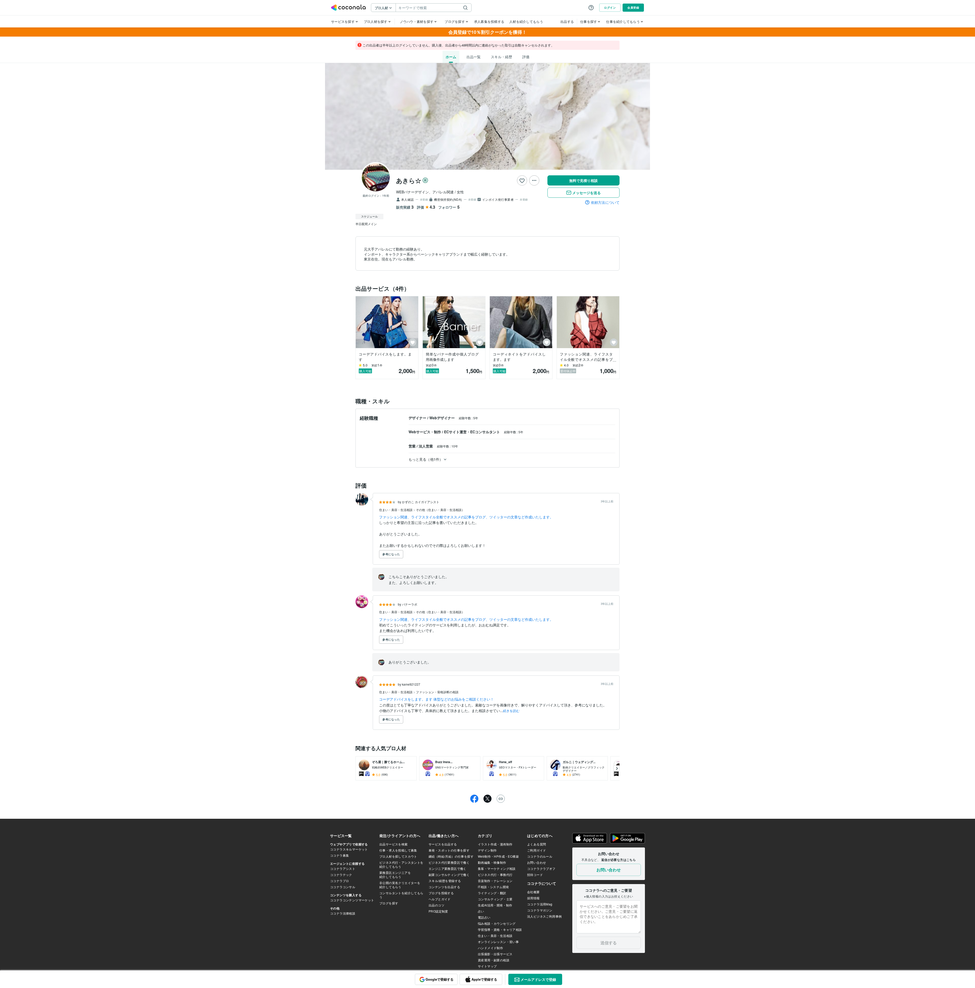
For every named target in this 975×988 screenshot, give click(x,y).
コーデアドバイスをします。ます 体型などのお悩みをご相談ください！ (436, 699)
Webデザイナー (442, 417)
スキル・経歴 (501, 56)
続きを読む (511, 710)
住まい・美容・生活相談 (396, 509)
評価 (525, 56)
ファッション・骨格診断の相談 (437, 692)
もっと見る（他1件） (426, 459)
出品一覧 (473, 56)
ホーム (451, 56)
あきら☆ (408, 180)
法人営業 (426, 446)
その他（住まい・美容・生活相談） (440, 509)
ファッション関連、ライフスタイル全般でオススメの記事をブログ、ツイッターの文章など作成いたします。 (466, 516)
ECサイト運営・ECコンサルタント (472, 431)
